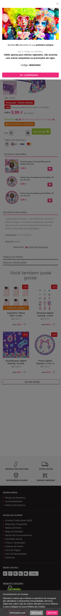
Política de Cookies (36, 606)
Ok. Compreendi (29, 75)
